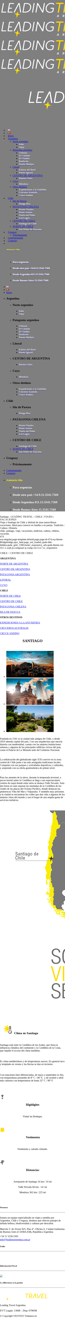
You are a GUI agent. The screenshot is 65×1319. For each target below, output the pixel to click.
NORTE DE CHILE (10, 596)
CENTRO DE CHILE (11, 601)
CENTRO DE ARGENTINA (15, 569)
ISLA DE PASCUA (10, 612)
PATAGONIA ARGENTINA (15, 574)
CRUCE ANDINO (9, 633)
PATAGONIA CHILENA (13, 606)
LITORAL (5, 579)
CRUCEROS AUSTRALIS (14, 628)
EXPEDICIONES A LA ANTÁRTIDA (20, 622)
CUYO (3, 585)
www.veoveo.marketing (49, 1316)
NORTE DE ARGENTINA (14, 563)
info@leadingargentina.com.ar (15, 1239)
